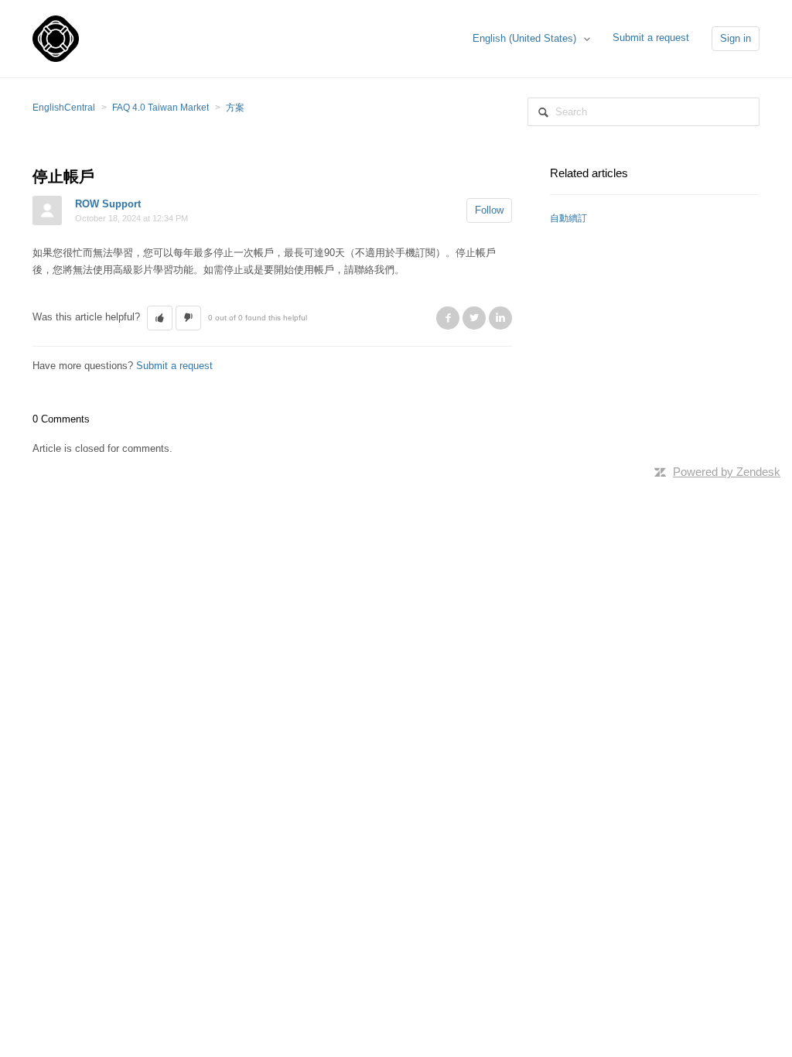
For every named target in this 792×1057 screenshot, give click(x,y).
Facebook (447, 318)
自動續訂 (568, 218)
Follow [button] (489, 210)
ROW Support (108, 204)
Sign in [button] (735, 38)
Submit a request (651, 37)
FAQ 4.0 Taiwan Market (160, 107)
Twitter (474, 318)
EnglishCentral (63, 107)
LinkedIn (500, 318)
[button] (159, 318)
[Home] (55, 37)
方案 (235, 107)
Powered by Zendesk (726, 471)
